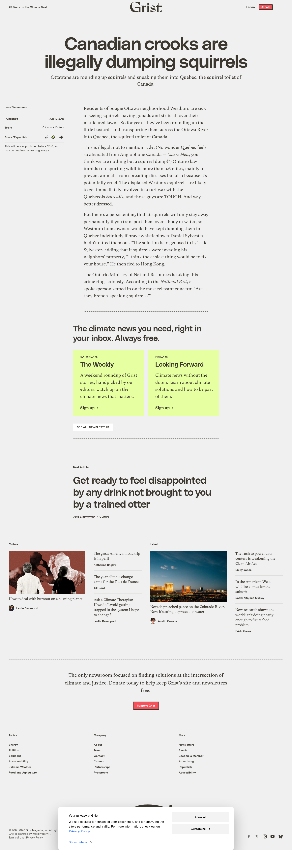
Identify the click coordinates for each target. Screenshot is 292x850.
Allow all (200, 817)
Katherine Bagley (105, 564)
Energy (13, 744)
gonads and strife (153, 115)
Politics (14, 750)
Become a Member (191, 755)
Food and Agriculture (23, 772)
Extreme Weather (20, 767)
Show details (78, 842)
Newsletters (186, 744)
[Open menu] (279, 7)
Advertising (186, 761)
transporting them (140, 129)
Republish (185, 767)
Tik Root (99, 588)
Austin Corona (167, 621)
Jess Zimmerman (16, 107)
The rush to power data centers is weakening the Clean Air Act (255, 558)
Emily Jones (243, 569)
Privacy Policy (34, 837)
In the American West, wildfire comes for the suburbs (253, 587)
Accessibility (187, 772)
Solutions (15, 755)
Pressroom (101, 772)
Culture (104, 516)
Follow (250, 7)
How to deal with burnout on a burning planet (45, 599)
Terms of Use (16, 837)
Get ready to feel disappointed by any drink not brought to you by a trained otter (142, 492)
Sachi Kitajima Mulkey (249, 597)
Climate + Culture (53, 127)
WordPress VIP (41, 833)
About (98, 744)
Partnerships (102, 767)
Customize (198, 828)
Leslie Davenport (27, 608)
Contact (99, 755)
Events (183, 750)
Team (97, 750)
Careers (99, 761)
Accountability (18, 761)
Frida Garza (243, 631)
